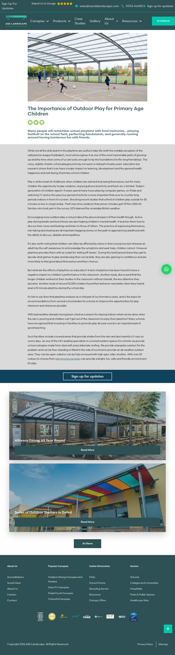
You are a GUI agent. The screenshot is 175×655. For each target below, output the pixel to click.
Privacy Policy (145, 644)
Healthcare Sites (139, 600)
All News (87, 543)
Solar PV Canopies (58, 587)
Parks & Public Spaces (142, 594)
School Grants (97, 582)
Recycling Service (99, 588)
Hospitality (136, 588)
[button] (166, 269)
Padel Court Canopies (60, 593)
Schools (134, 577)
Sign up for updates (160, 6)
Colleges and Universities (144, 582)
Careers (11, 594)
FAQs (92, 577)
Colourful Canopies (59, 599)
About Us (12, 588)
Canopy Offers (97, 600)
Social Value (14, 582)
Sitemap (163, 644)
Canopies (37, 21)
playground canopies (67, 358)
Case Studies (80, 21)
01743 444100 (134, 6)
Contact (12, 600)
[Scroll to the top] (168, 629)
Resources (95, 594)
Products (59, 21)
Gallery (95, 21)
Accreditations (15, 577)
